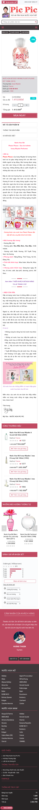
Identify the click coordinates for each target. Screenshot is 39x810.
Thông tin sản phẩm (11, 130)
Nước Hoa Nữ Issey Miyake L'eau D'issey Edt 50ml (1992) (22, 480)
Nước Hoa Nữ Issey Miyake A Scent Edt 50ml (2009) (21, 434)
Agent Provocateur (26, 676)
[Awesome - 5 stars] (14, 567)
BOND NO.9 (5, 694)
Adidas (4, 676)
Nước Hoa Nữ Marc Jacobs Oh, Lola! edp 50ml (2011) (10, 536)
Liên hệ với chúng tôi (9, 761)
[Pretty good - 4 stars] (11, 567)
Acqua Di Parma (7, 714)
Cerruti (4, 741)
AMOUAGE (23, 682)
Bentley (4, 726)
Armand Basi (6, 688)
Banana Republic (25, 723)
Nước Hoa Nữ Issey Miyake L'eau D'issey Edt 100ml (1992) (22, 457)
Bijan (21, 691)
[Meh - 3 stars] (9, 567)
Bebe (3, 691)
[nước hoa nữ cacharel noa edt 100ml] (28, 520)
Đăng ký (34, 2)
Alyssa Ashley (6, 682)
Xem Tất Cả (13, 659)
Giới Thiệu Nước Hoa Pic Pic (11, 756)
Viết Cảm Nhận (24, 659)
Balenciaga (23, 688)
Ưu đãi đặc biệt (9, 136)
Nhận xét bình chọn (20, 581)
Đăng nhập (28, 2)
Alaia (3, 679)
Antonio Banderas (8, 720)
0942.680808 (7, 808)
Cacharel (23, 700)
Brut (3, 729)
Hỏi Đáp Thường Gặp (9, 758)
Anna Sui (5, 685)
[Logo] (19, 17)
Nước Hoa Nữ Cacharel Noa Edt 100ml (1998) (28, 535)
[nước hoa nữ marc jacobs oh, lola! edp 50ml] (11, 520)
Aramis (22, 720)
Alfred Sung (24, 679)
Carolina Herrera (7, 703)
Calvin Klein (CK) (7, 735)
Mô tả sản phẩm (10, 125)
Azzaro (4, 723)
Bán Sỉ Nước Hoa (8, 775)
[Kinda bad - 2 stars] (7, 567)
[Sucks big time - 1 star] (4, 567)
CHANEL (22, 741)
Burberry (22, 697)
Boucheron (23, 694)
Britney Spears (7, 697)
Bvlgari (4, 700)
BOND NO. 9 (23, 726)
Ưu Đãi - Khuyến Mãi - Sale (11, 772)
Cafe (21, 732)
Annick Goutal (24, 685)
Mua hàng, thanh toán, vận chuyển (13, 770)
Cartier (22, 703)
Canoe (22, 735)
